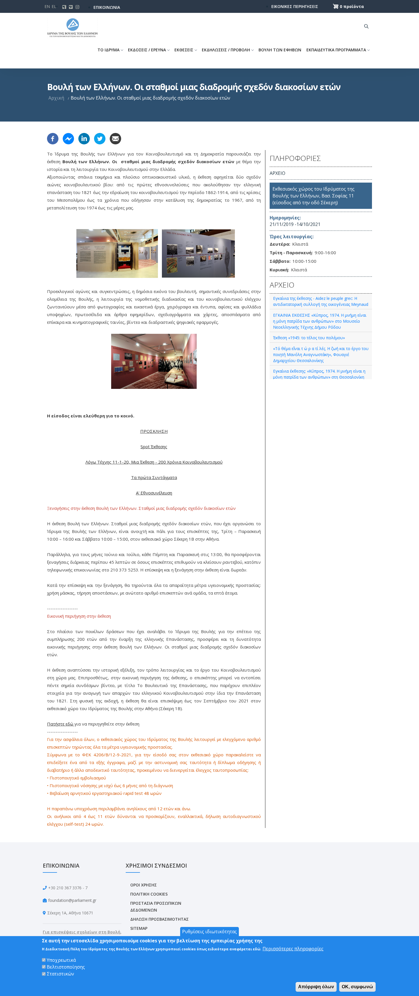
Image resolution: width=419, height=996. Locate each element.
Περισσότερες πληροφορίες (293, 949)
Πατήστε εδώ (60, 724)
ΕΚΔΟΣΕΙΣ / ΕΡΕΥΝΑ (147, 49)
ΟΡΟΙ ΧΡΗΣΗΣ (143, 885)
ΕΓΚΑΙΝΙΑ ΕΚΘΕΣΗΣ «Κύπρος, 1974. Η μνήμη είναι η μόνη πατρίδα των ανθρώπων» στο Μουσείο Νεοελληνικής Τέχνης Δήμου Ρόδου (319, 321)
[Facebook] (52, 138)
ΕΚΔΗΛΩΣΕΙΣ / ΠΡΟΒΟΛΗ (226, 49)
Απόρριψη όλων (316, 986)
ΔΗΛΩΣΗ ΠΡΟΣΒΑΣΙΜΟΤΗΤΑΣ (159, 919)
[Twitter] (99, 138)
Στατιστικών (60, 974)
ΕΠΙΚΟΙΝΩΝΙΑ (106, 7)
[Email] (115, 138)
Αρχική (56, 98)
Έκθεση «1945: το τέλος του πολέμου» (309, 337)
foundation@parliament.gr (72, 900)
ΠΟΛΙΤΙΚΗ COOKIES (149, 894)
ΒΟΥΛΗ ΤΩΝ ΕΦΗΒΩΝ (280, 49)
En (47, 6)
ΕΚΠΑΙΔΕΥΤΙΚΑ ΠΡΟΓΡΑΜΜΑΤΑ (336, 49)
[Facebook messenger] (68, 138)
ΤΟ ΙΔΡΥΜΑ (108, 49)
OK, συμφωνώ (357, 986)
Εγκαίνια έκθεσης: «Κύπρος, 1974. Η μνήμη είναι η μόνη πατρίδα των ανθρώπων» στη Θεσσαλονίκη (319, 374)
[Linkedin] (84, 138)
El (54, 6)
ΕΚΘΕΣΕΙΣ (183, 49)
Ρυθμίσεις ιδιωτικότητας (209, 931)
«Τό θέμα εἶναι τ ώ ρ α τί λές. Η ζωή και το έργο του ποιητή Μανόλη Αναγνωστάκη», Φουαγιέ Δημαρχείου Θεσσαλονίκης (321, 354)
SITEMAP (138, 928)
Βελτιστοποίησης (66, 967)
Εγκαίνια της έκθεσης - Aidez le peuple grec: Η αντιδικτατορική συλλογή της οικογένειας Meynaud (320, 301)
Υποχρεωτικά (61, 960)
